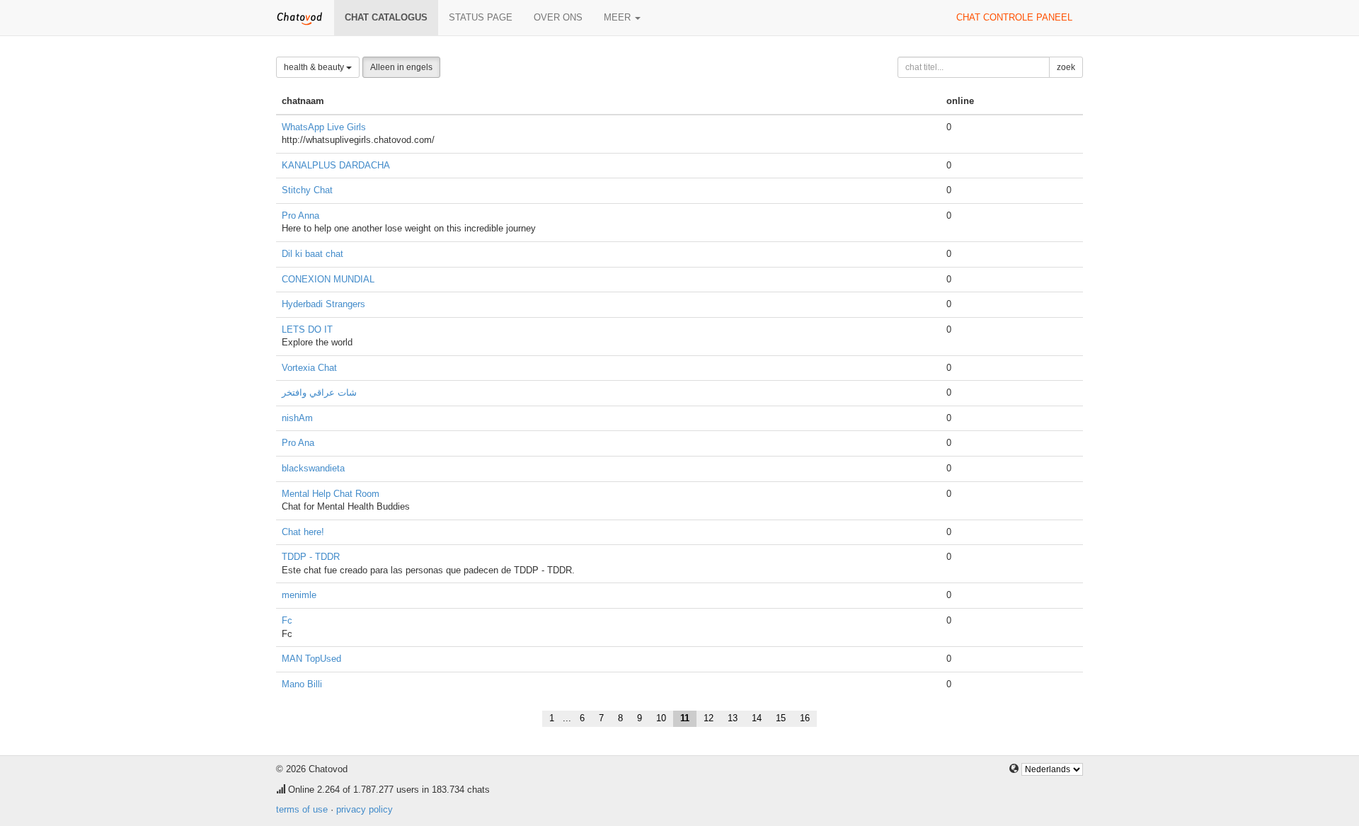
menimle (299, 595)
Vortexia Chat (309, 367)
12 (708, 718)
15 (781, 718)
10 (661, 718)
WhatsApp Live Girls (324, 127)
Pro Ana (298, 442)
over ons (558, 17)
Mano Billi (302, 684)
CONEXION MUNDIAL (328, 279)
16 (805, 718)
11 (684, 718)
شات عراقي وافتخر (319, 392)
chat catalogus (386, 17)
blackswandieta (313, 468)
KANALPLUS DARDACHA (336, 165)
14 (757, 718)
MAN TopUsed (311, 658)
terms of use (302, 809)
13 (733, 718)
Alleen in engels (401, 67)
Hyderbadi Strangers (323, 304)
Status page (480, 17)
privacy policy (364, 809)
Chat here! (303, 532)
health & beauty (315, 67)
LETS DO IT (307, 329)
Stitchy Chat (307, 190)
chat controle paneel (1014, 17)
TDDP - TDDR (311, 556)
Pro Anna (300, 215)
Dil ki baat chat (312, 253)
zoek (1066, 67)
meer (618, 17)
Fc (287, 620)
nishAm (297, 418)
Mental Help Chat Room (330, 493)
